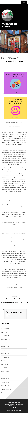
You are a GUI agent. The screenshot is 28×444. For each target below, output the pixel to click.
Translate (12, 2)
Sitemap (14, 407)
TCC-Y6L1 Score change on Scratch (14, 299)
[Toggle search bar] (3, 2)
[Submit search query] (18, 2)
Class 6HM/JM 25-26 (12, 58)
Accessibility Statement (14, 409)
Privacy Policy (10, 410)
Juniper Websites (19, 404)
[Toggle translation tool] (6, 2)
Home (2, 57)
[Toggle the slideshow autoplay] (26, 41)
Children (10, 57)
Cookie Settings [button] (17, 410)
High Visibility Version (14, 406)
